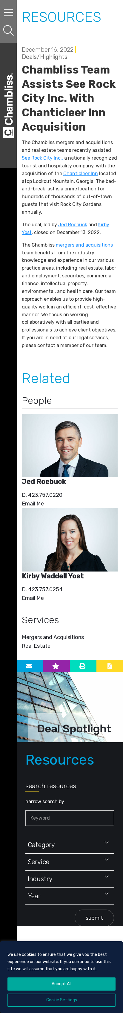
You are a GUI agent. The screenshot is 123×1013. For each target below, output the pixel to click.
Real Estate (36, 646)
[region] (61, 977)
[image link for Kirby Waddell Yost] (70, 540)
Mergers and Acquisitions (53, 637)
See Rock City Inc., (42, 158)
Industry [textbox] (40, 879)
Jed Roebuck (72, 224)
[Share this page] (29, 666)
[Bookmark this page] (56, 666)
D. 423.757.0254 (42, 589)
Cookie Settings (61, 1000)
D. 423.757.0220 (42, 495)
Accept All (61, 983)
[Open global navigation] (8, 12)
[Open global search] (8, 30)
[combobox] (70, 845)
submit (94, 918)
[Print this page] (83, 666)
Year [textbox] (34, 896)
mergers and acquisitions (84, 245)
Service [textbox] (38, 862)
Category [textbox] (41, 845)
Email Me (33, 503)
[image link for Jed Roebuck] (70, 445)
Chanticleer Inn (80, 173)
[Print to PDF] (109, 666)
